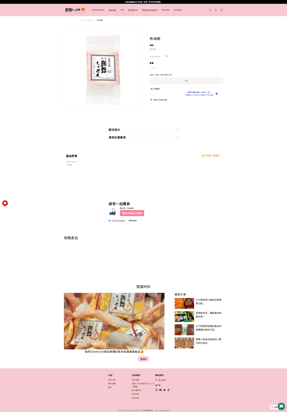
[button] (217, 94)
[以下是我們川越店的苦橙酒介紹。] (184, 303)
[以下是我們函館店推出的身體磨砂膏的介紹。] (184, 329)
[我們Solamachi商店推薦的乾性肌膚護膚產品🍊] (114, 321)
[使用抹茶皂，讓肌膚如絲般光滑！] (184, 316)
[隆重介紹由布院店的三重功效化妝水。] (184, 342)
